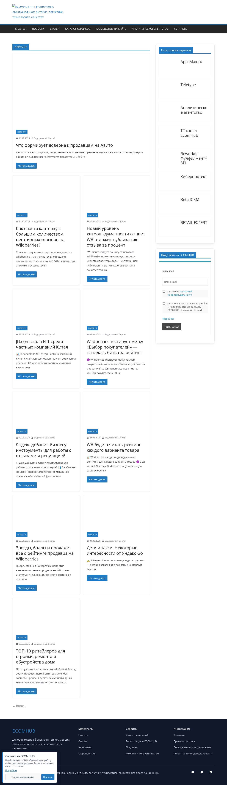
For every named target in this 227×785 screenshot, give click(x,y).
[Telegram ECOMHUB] (202, 772)
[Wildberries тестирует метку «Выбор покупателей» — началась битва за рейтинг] (117, 309)
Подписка (132, 747)
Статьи (55, 28)
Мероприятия (87, 753)
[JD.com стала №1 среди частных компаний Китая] (46, 309)
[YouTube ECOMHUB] (193, 772)
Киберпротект (194, 176)
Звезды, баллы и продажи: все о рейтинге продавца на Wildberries (45, 553)
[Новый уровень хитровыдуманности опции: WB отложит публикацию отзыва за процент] (117, 196)
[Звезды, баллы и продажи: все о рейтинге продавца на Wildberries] (46, 515)
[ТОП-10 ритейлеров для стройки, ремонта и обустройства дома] (46, 618)
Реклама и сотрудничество (142, 753)
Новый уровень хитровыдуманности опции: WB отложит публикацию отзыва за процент (115, 236)
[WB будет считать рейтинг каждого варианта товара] (117, 412)
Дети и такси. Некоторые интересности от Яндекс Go (115, 550)
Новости (38, 28)
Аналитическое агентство (150, 28)
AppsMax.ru (191, 61)
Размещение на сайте (111, 28)
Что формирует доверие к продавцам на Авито (64, 145)
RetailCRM (190, 199)
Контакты (180, 28)
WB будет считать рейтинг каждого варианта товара (114, 447)
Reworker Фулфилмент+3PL (194, 158)
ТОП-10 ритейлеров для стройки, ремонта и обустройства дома (40, 656)
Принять (47, 776)
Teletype (188, 84)
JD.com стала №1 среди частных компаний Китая (42, 344)
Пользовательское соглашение (192, 747)
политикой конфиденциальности (180, 293)
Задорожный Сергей (45, 138)
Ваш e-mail (168, 271)
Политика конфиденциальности (192, 753)
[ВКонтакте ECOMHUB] (211, 772)
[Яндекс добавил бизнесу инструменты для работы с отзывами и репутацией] (46, 412)
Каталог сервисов (77, 28)
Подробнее (168, 318)
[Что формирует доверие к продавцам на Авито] (81, 93)
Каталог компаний (137, 735)
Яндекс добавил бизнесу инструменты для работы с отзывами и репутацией (43, 450)
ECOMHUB (23, 731)
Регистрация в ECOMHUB (141, 741)
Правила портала (184, 741)
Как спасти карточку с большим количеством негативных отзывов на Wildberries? (40, 236)
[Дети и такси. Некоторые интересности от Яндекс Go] (117, 515)
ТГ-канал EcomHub (189, 132)
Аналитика (85, 747)
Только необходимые (23, 776)
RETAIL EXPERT (194, 222)
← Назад (18, 706)
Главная (20, 28)
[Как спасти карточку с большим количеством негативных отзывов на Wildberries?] (46, 196)
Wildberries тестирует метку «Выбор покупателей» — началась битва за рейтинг (115, 346)
